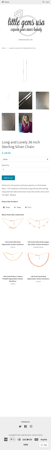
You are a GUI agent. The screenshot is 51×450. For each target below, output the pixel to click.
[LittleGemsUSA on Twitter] (20, 427)
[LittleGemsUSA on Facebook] (25, 427)
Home (3, 48)
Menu (7, 2)
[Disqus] (25, 318)
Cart (47, 2)
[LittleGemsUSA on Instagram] (31, 427)
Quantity (5, 165)
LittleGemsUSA (26, 435)
